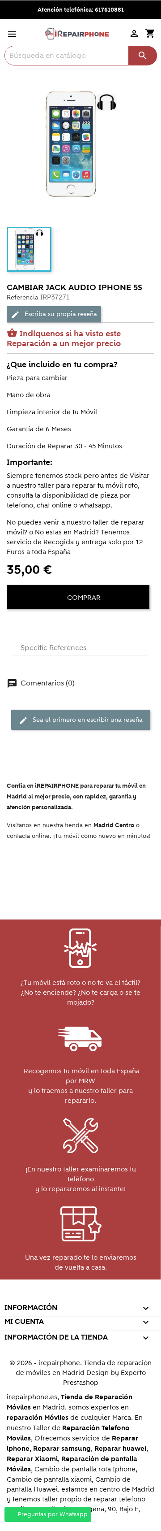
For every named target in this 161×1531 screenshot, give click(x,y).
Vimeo (99, 1295)
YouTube (60, 1295)
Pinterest (80, 1295)
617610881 (109, 10)
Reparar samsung (62, 1448)
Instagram (118, 1295)
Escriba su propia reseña (54, 314)
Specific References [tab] (53, 648)
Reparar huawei (120, 1448)
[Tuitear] (31, 625)
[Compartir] (15, 625)
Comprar (83, 598)
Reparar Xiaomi (32, 1459)
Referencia (22, 297)
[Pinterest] (47, 625)
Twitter (41, 1295)
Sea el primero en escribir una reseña (81, 720)
